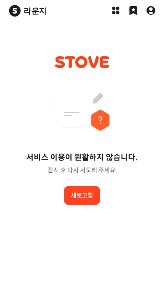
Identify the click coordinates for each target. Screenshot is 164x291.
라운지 (35, 10)
